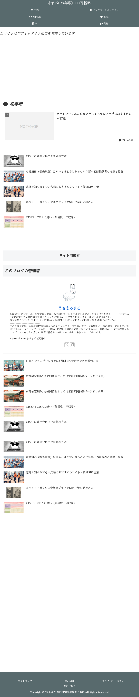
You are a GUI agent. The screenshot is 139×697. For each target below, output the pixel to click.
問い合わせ (69, 686)
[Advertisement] (69, 65)
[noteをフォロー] (72, 344)
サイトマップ (25, 681)
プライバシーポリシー (114, 681)
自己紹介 (69, 681)
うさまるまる (69, 308)
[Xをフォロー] (66, 344)
